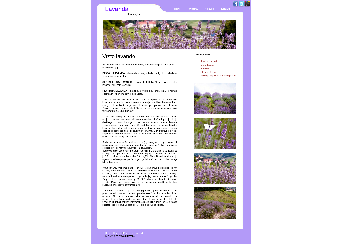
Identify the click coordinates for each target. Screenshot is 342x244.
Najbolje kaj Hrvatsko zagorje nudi (218, 75)
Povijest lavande (209, 61)
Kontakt (225, 8)
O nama (193, 8)
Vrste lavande (208, 65)
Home (177, 8)
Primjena (205, 68)
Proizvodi (209, 8)
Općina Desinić (209, 72)
